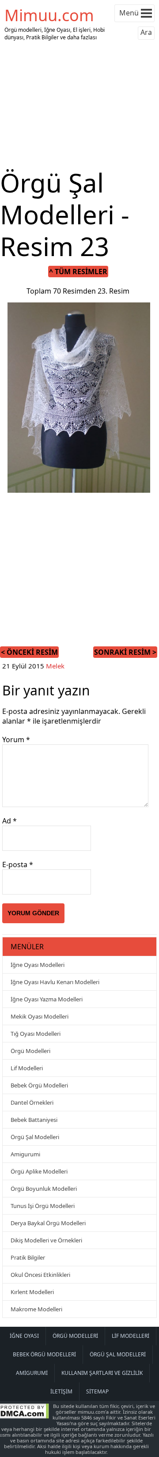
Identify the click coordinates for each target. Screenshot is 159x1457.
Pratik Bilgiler (28, 1257)
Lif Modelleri (27, 1068)
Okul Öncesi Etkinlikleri (40, 1275)
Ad (9, 821)
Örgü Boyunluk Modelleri (44, 1189)
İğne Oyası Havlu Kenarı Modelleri (55, 982)
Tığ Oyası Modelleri (36, 1034)
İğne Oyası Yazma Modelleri (47, 999)
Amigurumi (25, 1154)
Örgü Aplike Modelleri (39, 1171)
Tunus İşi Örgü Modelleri (43, 1206)
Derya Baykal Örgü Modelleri (48, 1223)
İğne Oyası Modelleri (37, 965)
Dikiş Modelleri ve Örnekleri (46, 1240)
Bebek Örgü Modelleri (39, 1085)
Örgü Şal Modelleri (35, 1137)
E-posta (17, 864)
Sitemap (97, 1391)
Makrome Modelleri (36, 1309)
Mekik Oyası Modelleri (39, 1016)
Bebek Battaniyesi (34, 1120)
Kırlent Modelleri (32, 1292)
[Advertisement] (79, 105)
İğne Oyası (24, 1336)
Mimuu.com (49, 15)
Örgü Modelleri (30, 1051)
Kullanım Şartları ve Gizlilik (102, 1373)
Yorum (16, 739)
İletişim (61, 1391)
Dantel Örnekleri (32, 1102)
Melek (55, 665)
